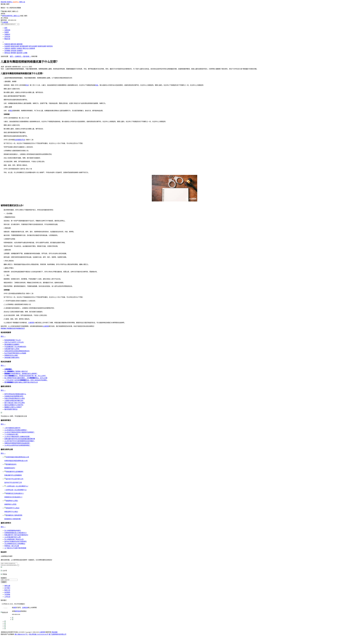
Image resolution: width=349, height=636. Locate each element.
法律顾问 (20, 50)
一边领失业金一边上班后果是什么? (15, 490)
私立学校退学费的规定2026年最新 (15, 353)
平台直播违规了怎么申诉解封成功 (15, 346)
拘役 (96, 85)
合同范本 (7, 36)
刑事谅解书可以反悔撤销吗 (13, 475)
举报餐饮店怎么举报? (11, 355)
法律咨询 (7, 30)
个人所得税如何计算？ (11, 434)
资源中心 (10, 2)
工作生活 (7, 596)
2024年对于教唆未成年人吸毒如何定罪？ (17, 436)
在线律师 (7, 46)
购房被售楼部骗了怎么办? (12, 340)
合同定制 (13, 50)
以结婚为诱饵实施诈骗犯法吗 (13, 400)
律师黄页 (13, 53)
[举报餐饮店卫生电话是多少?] (14, 493)
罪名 (10, 110)
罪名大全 (26, 48)
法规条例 (32, 48)
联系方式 (7, 590)
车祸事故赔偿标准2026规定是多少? (15, 533)
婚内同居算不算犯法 (10, 409)
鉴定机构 (20, 53)
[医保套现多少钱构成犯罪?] (13, 515)
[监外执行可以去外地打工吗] (13, 479)
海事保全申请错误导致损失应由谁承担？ (17, 443)
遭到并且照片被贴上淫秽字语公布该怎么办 (21, 382)
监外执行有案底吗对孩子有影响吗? (15, 541)
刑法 (26, 85)
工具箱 (25, 53)
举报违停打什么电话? (11, 511)
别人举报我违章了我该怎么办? (14, 539)
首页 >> (12, 56)
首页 (5, 28)
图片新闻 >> (27, 56)
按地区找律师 (15, 46)
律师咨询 (18, 611)
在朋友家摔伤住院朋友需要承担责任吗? (17, 351)
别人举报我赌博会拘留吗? (12, 530)
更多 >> (3, 336)
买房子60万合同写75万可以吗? (14, 342)
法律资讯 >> (19, 56)
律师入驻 (22, 2)
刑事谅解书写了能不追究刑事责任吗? (16, 535)
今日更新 (7, 594)
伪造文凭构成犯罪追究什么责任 (14, 398)
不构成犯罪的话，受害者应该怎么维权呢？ (21, 373)
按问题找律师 (24, 46)
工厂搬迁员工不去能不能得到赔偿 (15, 548)
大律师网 (31, 322)
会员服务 (7, 592)
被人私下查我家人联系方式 (16, 371)
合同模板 (7, 50)
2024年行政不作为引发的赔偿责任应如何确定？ (19, 441)
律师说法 (7, 53)
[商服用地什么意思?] (11, 500)
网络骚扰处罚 (20, 328)
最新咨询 (13, 44)
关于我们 (7, 588)
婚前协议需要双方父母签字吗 (13, 405)
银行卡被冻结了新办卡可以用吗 (14, 403)
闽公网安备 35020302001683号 (38, 634)
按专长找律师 (33, 46)
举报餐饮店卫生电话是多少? (13, 497)
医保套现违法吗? (9, 468)
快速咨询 (7, 44)
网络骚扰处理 (11, 328)
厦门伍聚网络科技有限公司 (57, 634)
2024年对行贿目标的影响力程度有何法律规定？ (19, 432)
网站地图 (54, 632)
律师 (14, 607)
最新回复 (20, 44)
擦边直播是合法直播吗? (12, 344)
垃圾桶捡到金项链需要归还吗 (13, 396)
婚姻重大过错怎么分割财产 (13, 407)
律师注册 (7, 586)
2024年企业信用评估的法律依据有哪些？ (17, 445)
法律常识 (13, 48)
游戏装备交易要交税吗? (12, 357)
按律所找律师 (42, 46)
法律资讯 (7, 48)
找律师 (6, 32)
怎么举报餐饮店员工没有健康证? (14, 543)
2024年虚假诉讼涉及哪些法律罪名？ (16, 430)
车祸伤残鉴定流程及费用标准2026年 (16, 460)
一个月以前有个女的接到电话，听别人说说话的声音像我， (26, 380)
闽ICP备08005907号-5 (21, 634)
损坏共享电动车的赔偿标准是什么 (15, 394)
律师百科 (50, 46)
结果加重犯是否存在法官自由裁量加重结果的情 (19, 439)
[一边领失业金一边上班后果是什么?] (16, 486)
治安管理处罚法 (20, 140)
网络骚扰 (4, 328)
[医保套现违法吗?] (10, 464)
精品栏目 (7, 39)
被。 (8, 369)
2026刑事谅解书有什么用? (12, 537)
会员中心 (16, 2)
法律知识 (7, 34)
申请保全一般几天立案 (11, 546)
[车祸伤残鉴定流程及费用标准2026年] (16, 457)
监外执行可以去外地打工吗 (13, 482)
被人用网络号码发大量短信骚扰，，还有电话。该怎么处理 (25, 378)
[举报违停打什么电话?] (12, 508)
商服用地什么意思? (10, 504)
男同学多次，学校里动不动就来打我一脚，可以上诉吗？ (25, 376)
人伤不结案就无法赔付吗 (12, 428)
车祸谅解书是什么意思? (12, 349)
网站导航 (4, 2)
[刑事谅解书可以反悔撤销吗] (13, 471)
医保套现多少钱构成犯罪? (12, 519)
